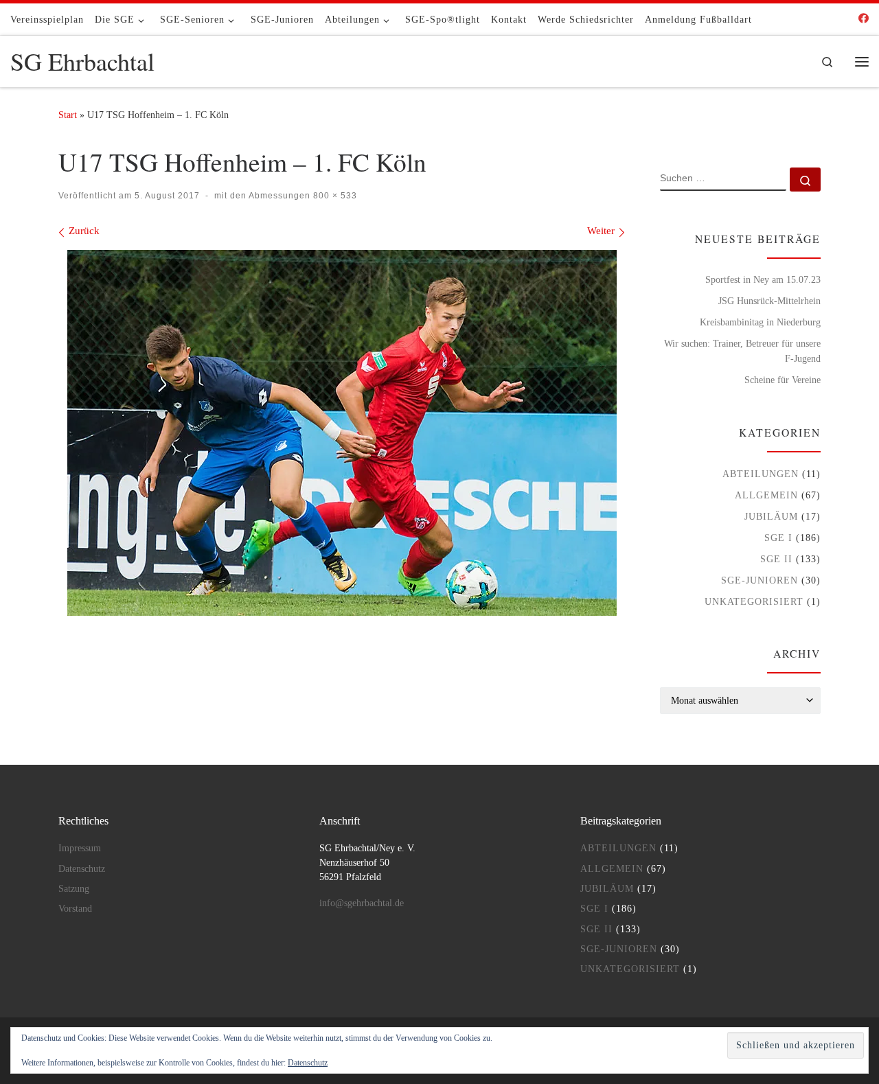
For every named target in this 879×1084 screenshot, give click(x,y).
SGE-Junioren (759, 580)
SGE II (776, 558)
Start (67, 114)
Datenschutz (81, 869)
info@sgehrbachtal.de (361, 903)
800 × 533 (333, 195)
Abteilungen (760, 473)
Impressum (79, 848)
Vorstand (75, 908)
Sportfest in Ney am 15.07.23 (763, 279)
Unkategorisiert (754, 601)
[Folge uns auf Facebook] (863, 19)
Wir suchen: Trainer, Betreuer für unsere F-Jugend (742, 351)
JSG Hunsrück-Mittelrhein (769, 300)
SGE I (778, 537)
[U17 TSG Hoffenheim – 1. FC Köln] (342, 433)
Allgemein (766, 494)
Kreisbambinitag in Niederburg (760, 321)
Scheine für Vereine (782, 379)
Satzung (73, 889)
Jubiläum (771, 516)
